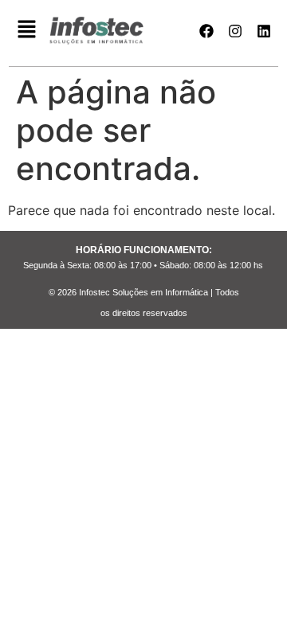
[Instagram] (235, 31)
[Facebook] (206, 31)
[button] (27, 30)
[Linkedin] (264, 31)
